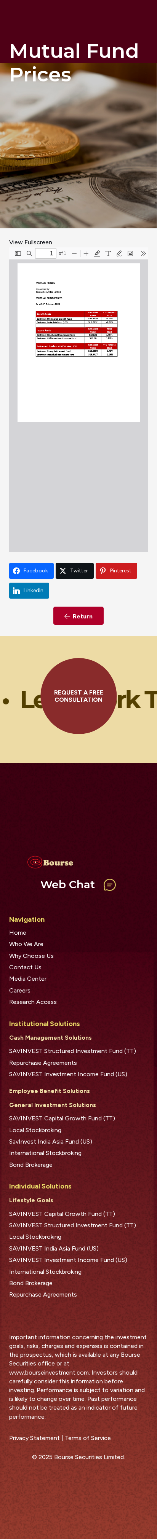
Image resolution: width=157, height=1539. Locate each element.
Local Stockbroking (35, 1130)
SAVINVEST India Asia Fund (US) (54, 1248)
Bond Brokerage (31, 1164)
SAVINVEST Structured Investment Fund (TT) (72, 1051)
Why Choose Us (31, 955)
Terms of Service (88, 1438)
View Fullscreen (30, 242)
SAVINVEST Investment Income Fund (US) (68, 1074)
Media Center (27, 978)
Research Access (33, 1001)
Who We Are (26, 944)
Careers (19, 990)
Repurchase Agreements (43, 1062)
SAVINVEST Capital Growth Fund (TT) (62, 1118)
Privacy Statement (34, 1438)
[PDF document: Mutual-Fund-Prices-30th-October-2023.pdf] (78, 399)
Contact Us (25, 967)
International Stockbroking (45, 1153)
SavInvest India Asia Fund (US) (50, 1141)
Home (17, 932)
